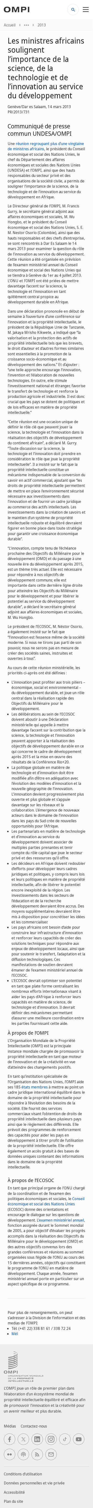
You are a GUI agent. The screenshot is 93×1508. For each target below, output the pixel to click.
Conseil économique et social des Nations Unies (46, 1201)
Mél (14, 1333)
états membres (34, 1087)
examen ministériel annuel (61, 1220)
